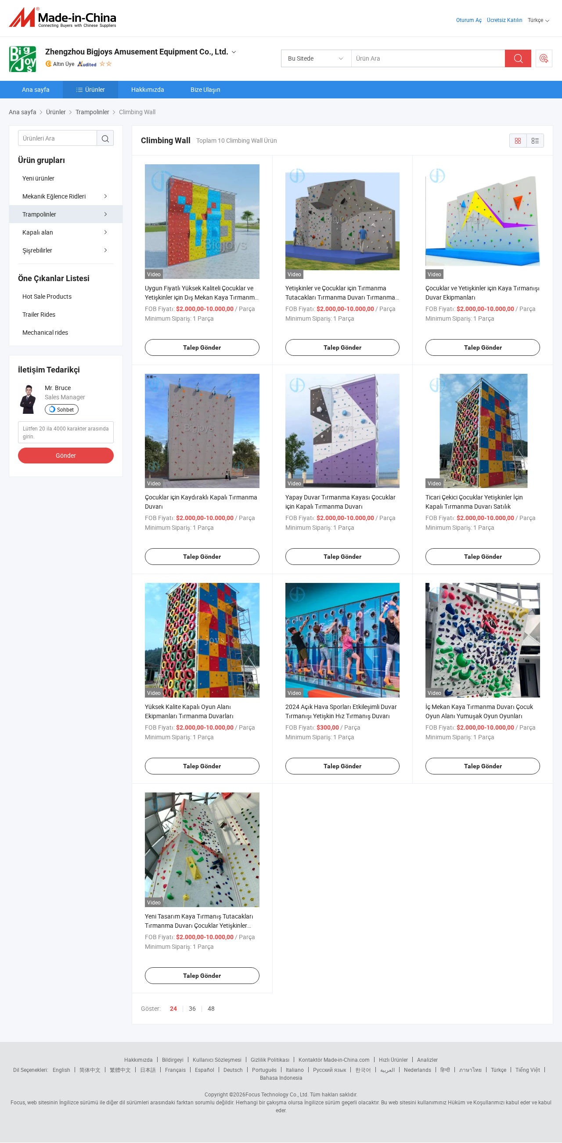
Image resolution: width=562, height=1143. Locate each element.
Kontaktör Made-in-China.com (334, 1059)
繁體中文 (120, 1069)
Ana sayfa (36, 89)
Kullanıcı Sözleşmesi (217, 1059)
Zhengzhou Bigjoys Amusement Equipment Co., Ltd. (136, 51)
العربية (387, 1069)
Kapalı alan (37, 232)
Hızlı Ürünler (393, 1059)
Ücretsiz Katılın (504, 19)
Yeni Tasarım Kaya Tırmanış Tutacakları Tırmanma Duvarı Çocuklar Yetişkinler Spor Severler (199, 925)
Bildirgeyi (173, 1059)
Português (264, 1069)
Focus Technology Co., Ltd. (277, 1094)
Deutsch (233, 1069)
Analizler (427, 1059)
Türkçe (498, 1069)
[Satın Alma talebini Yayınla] (544, 58)
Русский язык (329, 1069)
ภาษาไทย (470, 1069)
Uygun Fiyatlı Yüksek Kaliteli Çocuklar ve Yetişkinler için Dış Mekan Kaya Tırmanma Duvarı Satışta (201, 297)
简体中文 (90, 1069)
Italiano (295, 1069)
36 (192, 1008)
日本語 (148, 1069)
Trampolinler (39, 214)
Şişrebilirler (37, 250)
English (61, 1069)
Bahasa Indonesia (281, 1077)
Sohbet (65, 409)
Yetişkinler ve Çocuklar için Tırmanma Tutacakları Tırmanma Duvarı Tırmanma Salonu (340, 297)
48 (211, 1008)
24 (173, 1008)
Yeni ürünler (38, 178)
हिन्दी (445, 1069)
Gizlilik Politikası (270, 1059)
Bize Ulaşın (205, 89)
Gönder (66, 455)
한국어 (363, 1069)
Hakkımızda (147, 89)
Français (175, 1069)
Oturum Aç (469, 19)
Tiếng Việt (527, 1069)
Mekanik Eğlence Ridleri (54, 196)
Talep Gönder (202, 347)
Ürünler (95, 89)
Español (204, 1069)
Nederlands (417, 1069)
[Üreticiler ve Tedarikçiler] (65, 17)
